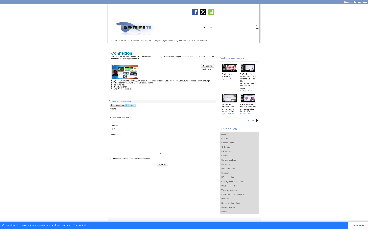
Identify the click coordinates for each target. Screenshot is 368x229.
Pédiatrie (225, 199)
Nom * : (113, 109)
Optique (225, 138)
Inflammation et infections (233, 194)
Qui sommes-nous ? (186, 40)
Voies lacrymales (229, 190)
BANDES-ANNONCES (141, 40)
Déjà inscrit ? (207, 69)
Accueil (114, 40)
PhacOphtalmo (228, 168)
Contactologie (227, 143)
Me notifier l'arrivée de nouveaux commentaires (131, 159)
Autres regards (228, 207)
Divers (224, 211)
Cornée (224, 155)
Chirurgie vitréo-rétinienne (233, 181)
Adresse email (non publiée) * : (122, 117)
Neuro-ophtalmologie (230, 203)
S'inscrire (348, 2)
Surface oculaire (228, 160)
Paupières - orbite (229, 186)
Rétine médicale (228, 177)
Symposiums (169, 40)
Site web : (114, 126)
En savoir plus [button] (81, 225)
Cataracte (225, 164)
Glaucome (226, 173)
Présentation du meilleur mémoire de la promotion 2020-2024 (248, 107)
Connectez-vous (360, 2)
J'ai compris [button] (358, 225)
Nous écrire (202, 40)
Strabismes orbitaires (227, 75)
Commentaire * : (116, 134)
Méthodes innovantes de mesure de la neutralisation (228, 107)
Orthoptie (225, 147)
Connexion (121, 53)
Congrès (157, 40)
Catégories (124, 40)
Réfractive (226, 151)
